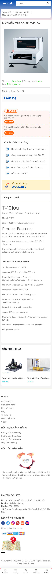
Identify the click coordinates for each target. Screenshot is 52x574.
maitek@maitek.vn (15, 503)
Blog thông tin (7, 401)
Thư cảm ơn (6, 415)
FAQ (3, 411)
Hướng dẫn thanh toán (11, 436)
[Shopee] (22, 523)
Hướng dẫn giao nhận (11, 439)
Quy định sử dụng (9, 442)
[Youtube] (18, 523)
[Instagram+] (13, 523)
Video (3, 422)
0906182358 (18, 186)
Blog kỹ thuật (7, 408)
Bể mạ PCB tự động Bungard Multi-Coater (38, 378)
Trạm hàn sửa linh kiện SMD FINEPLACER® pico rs (13, 378)
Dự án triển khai (8, 418)
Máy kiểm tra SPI (22, 12)
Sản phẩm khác (12, 349)
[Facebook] (3, 523)
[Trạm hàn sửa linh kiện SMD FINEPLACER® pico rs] (13, 365)
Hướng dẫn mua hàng (11, 432)
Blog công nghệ (8, 404)
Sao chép (9, 122)
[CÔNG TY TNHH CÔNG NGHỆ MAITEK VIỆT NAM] (8, 3)
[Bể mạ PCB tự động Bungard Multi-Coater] (38, 365)
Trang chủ (6, 12)
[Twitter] (8, 523)
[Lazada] (27, 523)
